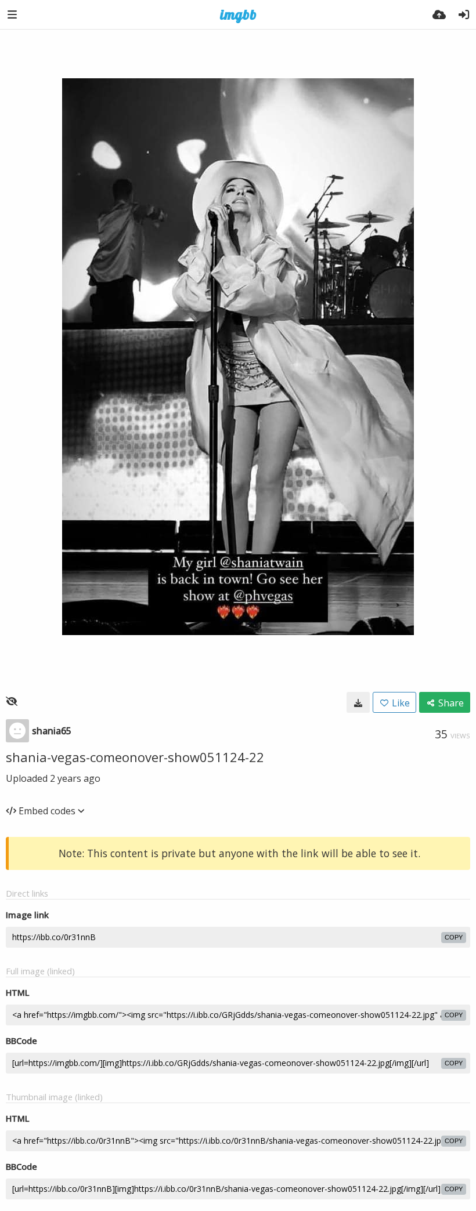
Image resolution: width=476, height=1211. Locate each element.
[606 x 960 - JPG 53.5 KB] (358, 702)
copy (454, 937)
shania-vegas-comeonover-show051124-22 (135, 757)
